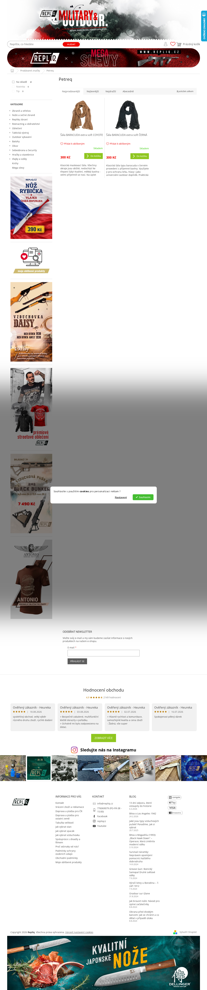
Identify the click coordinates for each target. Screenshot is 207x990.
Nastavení (121, 497)
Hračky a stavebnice (23, 154)
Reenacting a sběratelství (26, 123)
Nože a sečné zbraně (23, 115)
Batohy (16, 141)
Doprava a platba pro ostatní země (67, 817)
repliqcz (101, 821)
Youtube (101, 825)
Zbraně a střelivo (21, 110)
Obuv (15, 145)
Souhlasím (144, 497)
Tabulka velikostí (64, 822)
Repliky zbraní (20, 119)
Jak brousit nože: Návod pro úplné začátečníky (144, 902)
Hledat (71, 44)
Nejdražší (111, 91)
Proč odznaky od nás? (67, 846)
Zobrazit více (104, 738)
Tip (20, 91)
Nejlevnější (93, 91)
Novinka (22, 86)
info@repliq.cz (105, 803)
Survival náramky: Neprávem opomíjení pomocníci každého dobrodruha (140, 856)
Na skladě (24, 81)
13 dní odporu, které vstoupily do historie (140, 804)
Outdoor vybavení (22, 137)
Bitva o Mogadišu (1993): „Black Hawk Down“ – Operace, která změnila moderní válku (142, 839)
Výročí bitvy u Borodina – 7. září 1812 (144, 884)
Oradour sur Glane (139, 893)
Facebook (102, 816)
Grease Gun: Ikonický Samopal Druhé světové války (142, 872)
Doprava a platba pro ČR (68, 811)
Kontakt (59, 802)
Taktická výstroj (20, 132)
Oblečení (17, 128)
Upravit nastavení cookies (79, 932)
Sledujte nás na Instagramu (108, 750)
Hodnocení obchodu (103, 690)
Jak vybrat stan (63, 826)
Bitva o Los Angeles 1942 (142, 813)
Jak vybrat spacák (64, 831)
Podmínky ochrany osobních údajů (65, 852)
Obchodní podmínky (66, 858)
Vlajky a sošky (19, 158)
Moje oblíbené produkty (68, 862)
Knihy (15, 163)
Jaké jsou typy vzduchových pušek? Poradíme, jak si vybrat (144, 824)
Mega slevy (18, 167)
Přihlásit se (77, 661)
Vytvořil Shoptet (188, 932)
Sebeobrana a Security (24, 150)
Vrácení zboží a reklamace (69, 806)
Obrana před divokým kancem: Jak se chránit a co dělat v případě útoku (144, 915)
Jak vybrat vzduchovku (67, 835)
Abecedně (128, 91)
